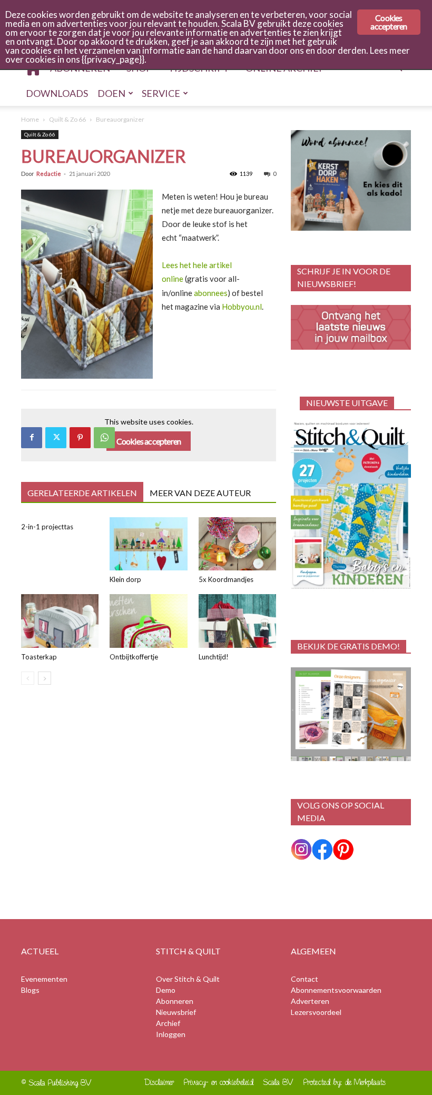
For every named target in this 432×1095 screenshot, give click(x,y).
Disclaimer (159, 1082)
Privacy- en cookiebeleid (218, 1082)
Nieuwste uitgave (347, 403)
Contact (304, 978)
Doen (111, 93)
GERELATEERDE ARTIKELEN (82, 493)
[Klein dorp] (148, 543)
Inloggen (170, 1034)
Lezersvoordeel (316, 1012)
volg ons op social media (340, 811)
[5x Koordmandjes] (237, 543)
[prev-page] (27, 678)
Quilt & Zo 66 (67, 119)
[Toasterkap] (60, 620)
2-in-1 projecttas (47, 526)
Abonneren (174, 1001)
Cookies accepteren (148, 441)
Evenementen (44, 978)
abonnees (211, 293)
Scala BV (278, 1082)
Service (161, 93)
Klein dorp (125, 579)
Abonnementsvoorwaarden (336, 989)
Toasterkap (39, 657)
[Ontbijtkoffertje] (148, 620)
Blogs (30, 989)
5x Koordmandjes (226, 579)
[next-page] (44, 678)
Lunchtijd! (214, 657)
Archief (168, 1023)
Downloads (57, 93)
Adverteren (310, 1001)
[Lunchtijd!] (237, 620)
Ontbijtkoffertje (134, 657)
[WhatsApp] (104, 437)
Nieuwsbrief (176, 1012)
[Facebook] (31, 437)
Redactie (48, 173)
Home (30, 119)
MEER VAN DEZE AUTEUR (200, 493)
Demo (165, 989)
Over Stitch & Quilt (188, 978)
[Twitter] (55, 437)
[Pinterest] (80, 437)
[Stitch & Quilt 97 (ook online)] (351, 505)
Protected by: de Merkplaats (344, 1082)
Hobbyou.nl (242, 306)
